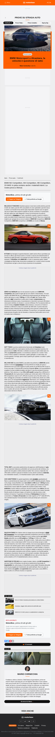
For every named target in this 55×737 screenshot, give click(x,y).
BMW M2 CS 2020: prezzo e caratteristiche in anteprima (29, 612)
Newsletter (12, 725)
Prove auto (12, 178)
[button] (21, 721)
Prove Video (19, 23)
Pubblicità (34, 728)
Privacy (43, 725)
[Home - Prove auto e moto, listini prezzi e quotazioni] (29, 3)
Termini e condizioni (24, 728)
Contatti (37, 725)
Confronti (7, 23)
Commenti (28, 644)
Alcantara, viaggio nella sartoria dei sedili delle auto (28, 606)
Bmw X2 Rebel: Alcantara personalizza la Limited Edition (29, 600)
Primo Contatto (32, 23)
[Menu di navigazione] (7, 2)
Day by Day (45, 23)
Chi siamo (21, 725)
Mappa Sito (29, 725)
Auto (5, 178)
